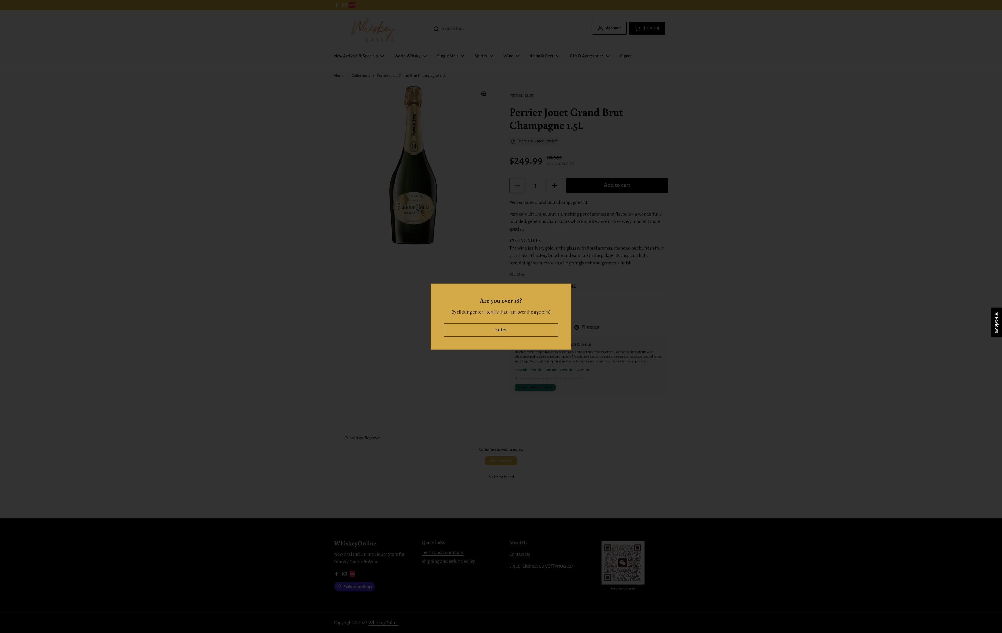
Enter (501, 330)
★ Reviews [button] (996, 322)
